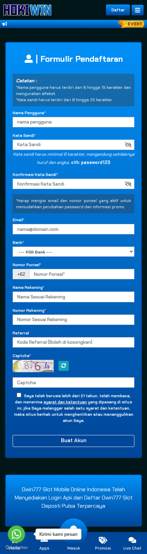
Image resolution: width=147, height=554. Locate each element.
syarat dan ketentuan (65, 402)
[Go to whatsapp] (16, 534)
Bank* (18, 242)
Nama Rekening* (28, 287)
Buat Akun (73, 440)
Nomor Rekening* (29, 310)
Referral (21, 333)
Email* (18, 220)
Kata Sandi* (24, 135)
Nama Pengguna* (29, 113)
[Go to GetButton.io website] (16, 547)
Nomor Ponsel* (27, 265)
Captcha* (22, 355)
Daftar (118, 10)
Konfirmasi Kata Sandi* (35, 174)
